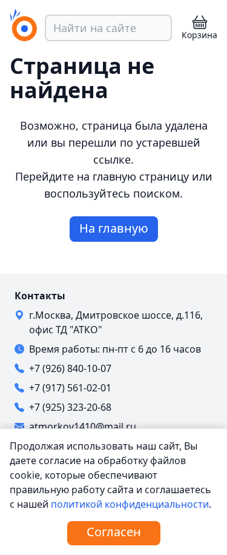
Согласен (114, 531)
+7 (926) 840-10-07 (70, 368)
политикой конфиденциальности (130, 504)
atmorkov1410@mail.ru (82, 426)
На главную (113, 228)
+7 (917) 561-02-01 (70, 387)
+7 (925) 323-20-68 (70, 407)
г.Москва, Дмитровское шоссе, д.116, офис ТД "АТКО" (116, 322)
